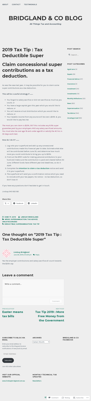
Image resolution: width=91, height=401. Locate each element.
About (5, 4)
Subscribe (8, 360)
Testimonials (30, 4)
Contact (16, 4)
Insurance (71, 84)
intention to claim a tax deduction (34, 168)
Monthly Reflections (74, 98)
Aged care (71, 69)
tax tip (36, 224)
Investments (71, 94)
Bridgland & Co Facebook (71, 339)
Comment (56, 301)
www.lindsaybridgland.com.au (13, 381)
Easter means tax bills (12, 313)
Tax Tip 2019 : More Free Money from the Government (49, 315)
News (7, 219)
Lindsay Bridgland (29, 217)
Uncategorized (9, 222)
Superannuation (19, 219)
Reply (37, 255)
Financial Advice (73, 79)
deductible (10, 224)
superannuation (24, 224)
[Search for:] (77, 55)
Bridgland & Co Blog (45, 18)
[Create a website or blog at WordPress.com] (45, 398)
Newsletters (37, 381)
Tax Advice (32, 219)
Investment (71, 89)
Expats (69, 74)
